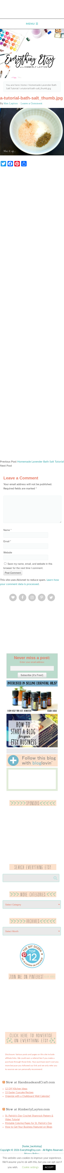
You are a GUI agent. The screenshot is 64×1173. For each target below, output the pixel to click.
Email (7, 541)
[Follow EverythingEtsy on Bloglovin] (32, 766)
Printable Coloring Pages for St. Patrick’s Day (28, 1123)
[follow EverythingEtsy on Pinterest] (32, 979)
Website (7, 552)
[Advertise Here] (30, 1043)
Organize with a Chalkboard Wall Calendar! (27, 1096)
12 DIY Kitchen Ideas (16, 1089)
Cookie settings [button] (30, 1167)
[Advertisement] (32, 315)
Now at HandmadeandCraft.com (30, 1082)
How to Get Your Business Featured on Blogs (28, 1127)
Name (7, 530)
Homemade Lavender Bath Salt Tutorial (40, 461)
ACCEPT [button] (49, 1167)
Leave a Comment (31, 103)
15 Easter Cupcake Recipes (19, 1092)
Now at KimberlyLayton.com (28, 1109)
